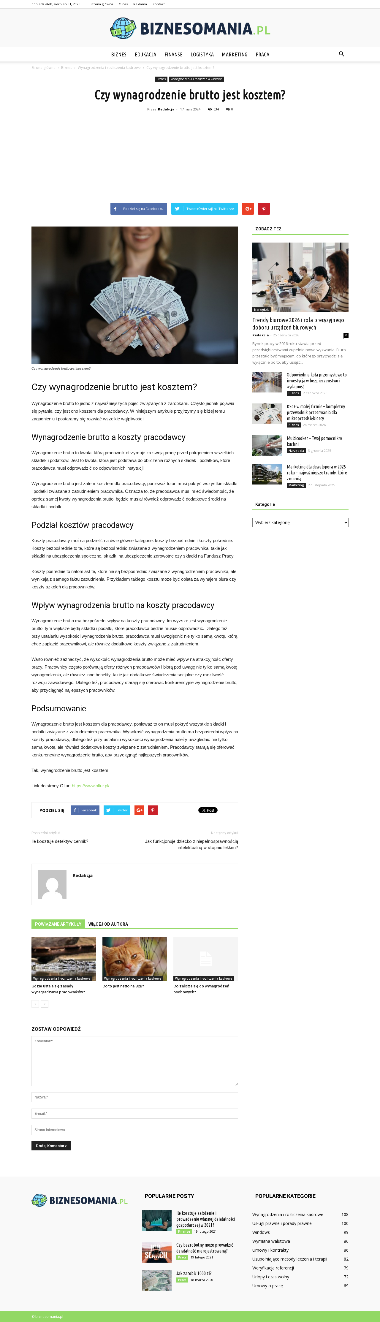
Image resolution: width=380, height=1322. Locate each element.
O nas (123, 4)
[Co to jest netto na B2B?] (134, 959)
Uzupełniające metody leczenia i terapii (289, 1259)
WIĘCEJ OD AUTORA (108, 924)
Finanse (173, 54)
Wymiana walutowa (271, 1241)
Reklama (140, 4)
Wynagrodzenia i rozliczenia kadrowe (196, 79)
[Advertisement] (190, 158)
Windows (261, 1232)
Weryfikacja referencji (273, 1268)
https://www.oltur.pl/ (90, 785)
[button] (341, 54)
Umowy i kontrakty (270, 1250)
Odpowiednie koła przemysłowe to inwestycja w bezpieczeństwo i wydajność (317, 380)
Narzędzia (262, 310)
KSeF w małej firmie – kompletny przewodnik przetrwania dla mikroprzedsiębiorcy (316, 412)
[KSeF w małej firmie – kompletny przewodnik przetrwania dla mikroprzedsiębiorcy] (267, 413)
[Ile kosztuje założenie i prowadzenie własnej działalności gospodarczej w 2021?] (157, 1220)
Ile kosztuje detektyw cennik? (59, 841)
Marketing (234, 54)
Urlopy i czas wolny (270, 1277)
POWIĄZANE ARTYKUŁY (58, 924)
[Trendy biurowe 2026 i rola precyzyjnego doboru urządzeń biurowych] (300, 277)
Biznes (118, 54)
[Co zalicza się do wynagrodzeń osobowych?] (205, 959)
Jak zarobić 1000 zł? (194, 1273)
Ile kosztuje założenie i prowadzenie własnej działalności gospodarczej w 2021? (205, 1219)
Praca (262, 54)
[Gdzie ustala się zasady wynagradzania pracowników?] (63, 959)
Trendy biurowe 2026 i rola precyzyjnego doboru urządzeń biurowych (298, 323)
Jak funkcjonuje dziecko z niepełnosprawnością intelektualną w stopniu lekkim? (191, 844)
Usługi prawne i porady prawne (282, 1223)
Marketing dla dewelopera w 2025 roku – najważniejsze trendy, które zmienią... (317, 472)
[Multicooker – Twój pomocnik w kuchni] (267, 445)
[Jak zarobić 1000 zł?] (157, 1280)
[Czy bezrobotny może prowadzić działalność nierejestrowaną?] (157, 1252)
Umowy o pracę (267, 1285)
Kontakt (159, 4)
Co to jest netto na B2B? (123, 986)
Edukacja (145, 54)
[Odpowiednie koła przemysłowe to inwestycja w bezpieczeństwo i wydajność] (267, 382)
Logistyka (202, 54)
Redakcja (166, 109)
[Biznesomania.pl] (190, 28)
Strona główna (102, 4)
